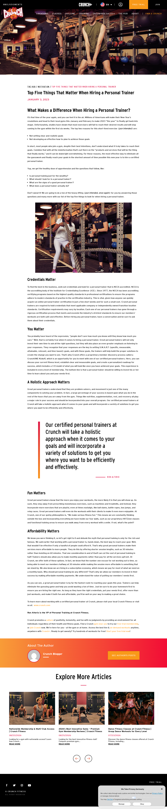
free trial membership (127, 624)
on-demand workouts (120, 627)
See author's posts (124, 655)
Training (84, 13)
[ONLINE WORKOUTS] (85, 4)
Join (157, 5)
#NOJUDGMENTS (12, 4)
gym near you (100, 624)
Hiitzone (70, 13)
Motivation (43, 87)
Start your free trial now (118, 631)
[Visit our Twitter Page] (14, 785)
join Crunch (35, 627)
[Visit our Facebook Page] (6, 785)
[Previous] (76, 758)
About (135, 13)
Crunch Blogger (52, 653)
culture (49, 620)
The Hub (123, 13)
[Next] (88, 758)
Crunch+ (46, 631)
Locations (42, 13)
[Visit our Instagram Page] (21, 785)
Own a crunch (153, 13)
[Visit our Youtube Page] (29, 785)
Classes (56, 13)
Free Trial (138, 5)
